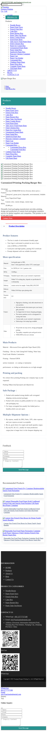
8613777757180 (7, 690)
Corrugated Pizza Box (18, 147)
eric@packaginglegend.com (22, 2)
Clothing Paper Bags (17, 62)
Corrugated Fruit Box (18, 150)
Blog (9, 72)
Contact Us (13, 75)
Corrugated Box (16, 60)
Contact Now (7, 218)
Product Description (16, 226)
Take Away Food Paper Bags (20, 42)
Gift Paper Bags (16, 68)
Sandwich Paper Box (17, 52)
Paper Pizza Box (16, 64)
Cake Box (13, 31)
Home (10, 15)
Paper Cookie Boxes (17, 37)
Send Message (24, 470)
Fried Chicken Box (17, 44)
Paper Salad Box (16, 50)
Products (12, 17)
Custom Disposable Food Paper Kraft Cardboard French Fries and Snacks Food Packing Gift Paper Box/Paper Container (22, 510)
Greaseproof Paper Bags (19, 48)
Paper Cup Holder (16, 58)
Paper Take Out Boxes (18, 35)
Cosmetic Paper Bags (17, 66)
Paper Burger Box (16, 33)
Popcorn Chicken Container (20, 54)
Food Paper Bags (16, 40)
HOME (8, 568)
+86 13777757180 (7, 2)
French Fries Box (16, 29)
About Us (12, 70)
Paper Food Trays (16, 27)
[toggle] (3, 103)
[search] (23, 4)
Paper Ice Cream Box (18, 46)
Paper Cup (14, 56)
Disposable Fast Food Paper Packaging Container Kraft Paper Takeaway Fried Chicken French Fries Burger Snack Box (23, 539)
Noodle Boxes (15, 25)
